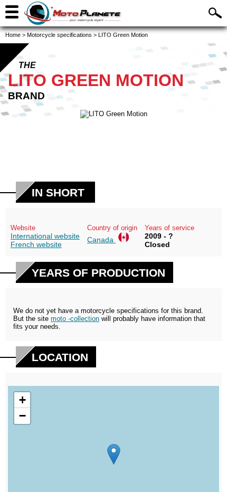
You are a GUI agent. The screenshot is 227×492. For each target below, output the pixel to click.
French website (36, 244)
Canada (101, 239)
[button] (113, 454)
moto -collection (75, 319)
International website (45, 236)
